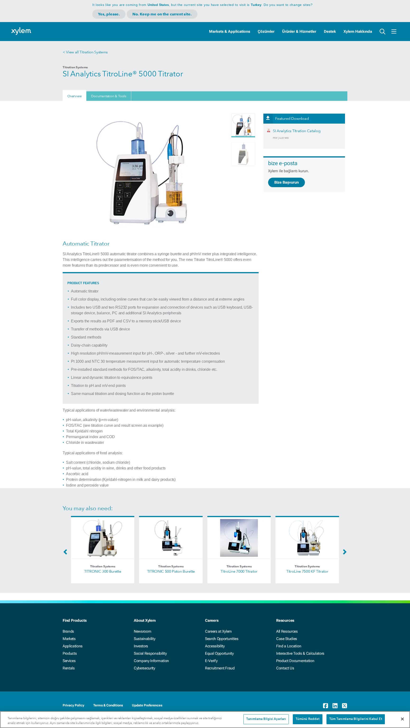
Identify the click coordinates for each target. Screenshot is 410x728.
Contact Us (285, 668)
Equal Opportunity (219, 653)
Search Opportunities (221, 638)
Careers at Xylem (218, 631)
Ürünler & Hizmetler (299, 31)
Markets (69, 638)
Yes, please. (109, 14)
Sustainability (144, 638)
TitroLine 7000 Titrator (239, 571)
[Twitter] (344, 706)
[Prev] (66, 553)
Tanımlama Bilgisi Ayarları (266, 719)
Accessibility (215, 646)
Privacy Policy (73, 705)
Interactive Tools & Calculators (300, 653)
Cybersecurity (144, 668)
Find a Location (288, 646)
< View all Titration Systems (85, 52)
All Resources (287, 631)
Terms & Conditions (108, 705)
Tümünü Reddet (307, 719)
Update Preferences (147, 705)
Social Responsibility (150, 653)
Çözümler (266, 31)
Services (69, 660)
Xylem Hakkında (358, 31)
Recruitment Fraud (220, 668)
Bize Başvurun (286, 182)
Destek (330, 31)
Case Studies (286, 638)
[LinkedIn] (335, 706)
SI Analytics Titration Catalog (296, 131)
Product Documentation (295, 660)
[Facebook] (325, 706)
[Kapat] (402, 719)
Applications (73, 646)
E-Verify (211, 660)
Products (70, 653)
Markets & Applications (229, 31)
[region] (205, 719)
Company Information (151, 660)
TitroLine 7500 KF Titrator (307, 571)
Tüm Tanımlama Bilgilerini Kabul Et (355, 719)
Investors (141, 646)
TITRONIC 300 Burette (102, 571)
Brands (68, 631)
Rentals (69, 668)
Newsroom (142, 631)
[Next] (343, 553)
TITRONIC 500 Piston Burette (171, 571)
